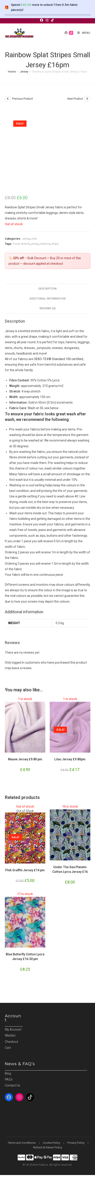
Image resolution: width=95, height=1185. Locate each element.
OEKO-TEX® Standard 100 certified (58, 359)
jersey (34, 243)
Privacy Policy (75, 1142)
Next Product (75, 98)
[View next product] (87, 99)
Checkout (11, 1041)
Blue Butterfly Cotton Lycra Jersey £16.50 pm (25, 956)
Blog (8, 1073)
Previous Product (22, 98)
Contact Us (12, 1085)
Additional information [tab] (47, 298)
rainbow (45, 243)
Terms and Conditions (22, 1142)
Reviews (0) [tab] (47, 308)
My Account (13, 1029)
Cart (8, 1047)
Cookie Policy (51, 1142)
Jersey (24, 71)
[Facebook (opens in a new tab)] (42, 20)
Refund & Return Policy (47, 1147)
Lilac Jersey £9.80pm (70, 759)
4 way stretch (21, 243)
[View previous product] (8, 99)
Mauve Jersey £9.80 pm (25, 759)
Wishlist (10, 1035)
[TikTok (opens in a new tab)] (52, 20)
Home (12, 71)
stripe (55, 243)
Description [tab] (47, 288)
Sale (34, 238)
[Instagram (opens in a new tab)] (47, 20)
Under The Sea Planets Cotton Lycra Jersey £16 (70, 869)
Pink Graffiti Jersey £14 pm (25, 870)
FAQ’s (9, 1079)
